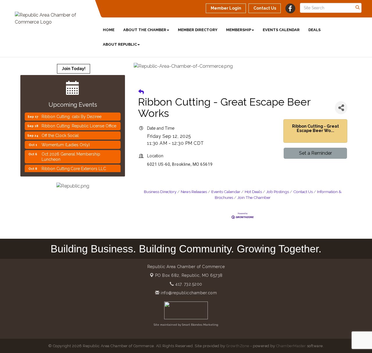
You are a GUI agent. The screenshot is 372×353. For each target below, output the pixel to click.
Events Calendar (281, 30)
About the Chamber (144, 30)
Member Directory (197, 30)
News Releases (194, 191)
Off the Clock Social (60, 133)
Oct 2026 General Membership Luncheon (71, 155)
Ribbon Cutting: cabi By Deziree (71, 115)
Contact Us (303, 191)
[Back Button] (141, 92)
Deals (314, 30)
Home (109, 30)
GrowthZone (237, 346)
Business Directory (160, 191)
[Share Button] (341, 107)
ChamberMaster (291, 346)
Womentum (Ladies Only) (66, 143)
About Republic (120, 44)
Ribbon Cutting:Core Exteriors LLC (74, 167)
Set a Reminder (315, 153)
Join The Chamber (254, 197)
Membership (238, 30)
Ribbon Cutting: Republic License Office (79, 124)
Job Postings (277, 191)
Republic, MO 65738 (189, 275)
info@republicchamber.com (188, 292)
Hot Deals (253, 191)
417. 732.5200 (188, 284)
